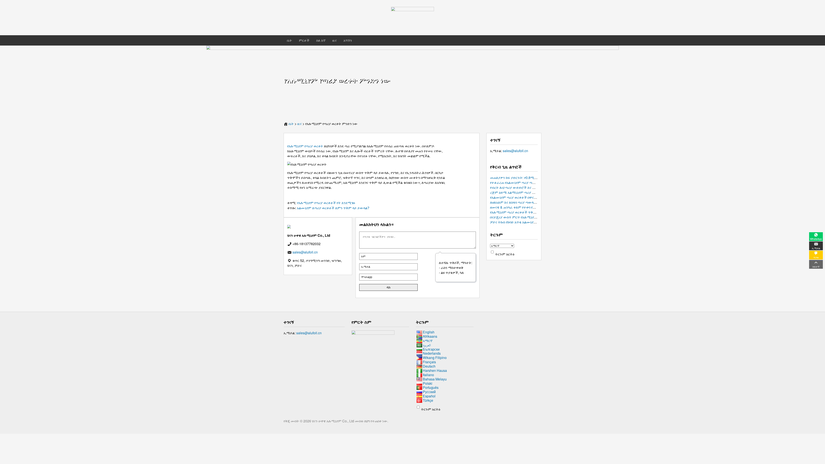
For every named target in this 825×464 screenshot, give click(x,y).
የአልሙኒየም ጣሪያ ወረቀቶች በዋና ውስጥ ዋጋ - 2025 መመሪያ (530, 197)
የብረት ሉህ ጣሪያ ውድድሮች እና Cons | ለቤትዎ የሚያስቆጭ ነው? (533, 187)
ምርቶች (304, 40)
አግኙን (348, 40)
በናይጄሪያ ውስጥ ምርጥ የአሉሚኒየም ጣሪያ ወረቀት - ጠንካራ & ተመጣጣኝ (537, 217)
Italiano (428, 374)
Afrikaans (430, 336)
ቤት (289, 40)
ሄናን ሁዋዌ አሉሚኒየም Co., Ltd (333, 420)
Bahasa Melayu (435, 379)
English (428, 332)
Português (430, 387)
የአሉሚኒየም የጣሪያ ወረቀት (305, 145)
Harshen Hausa (435, 370)
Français (429, 361)
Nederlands (432, 353)
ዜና (334, 40)
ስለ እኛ (320, 40)
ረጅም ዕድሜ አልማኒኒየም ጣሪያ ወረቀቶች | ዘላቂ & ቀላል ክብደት (531, 192)
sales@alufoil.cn (515, 150)
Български (431, 349)
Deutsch (429, 366)
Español (429, 396)
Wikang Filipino (435, 357)
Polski (427, 383)
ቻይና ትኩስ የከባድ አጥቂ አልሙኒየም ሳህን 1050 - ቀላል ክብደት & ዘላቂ (535, 222)
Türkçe (428, 400)
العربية (427, 344)
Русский (429, 391)
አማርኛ (427, 340)
